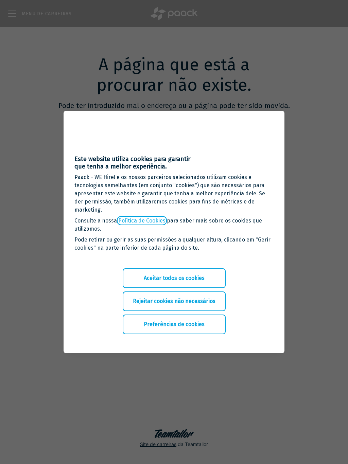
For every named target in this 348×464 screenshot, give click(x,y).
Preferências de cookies (174, 324)
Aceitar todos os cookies (174, 278)
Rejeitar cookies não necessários (174, 301)
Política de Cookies (142, 220)
